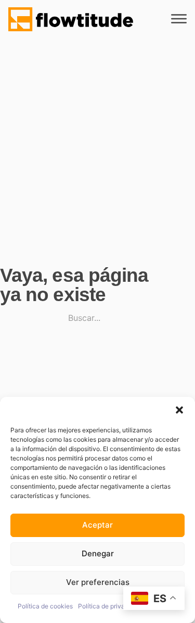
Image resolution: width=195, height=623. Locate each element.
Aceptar (97, 525)
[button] (179, 410)
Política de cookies (45, 606)
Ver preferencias (97, 582)
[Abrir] (179, 19)
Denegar (98, 553)
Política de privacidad (109, 606)
